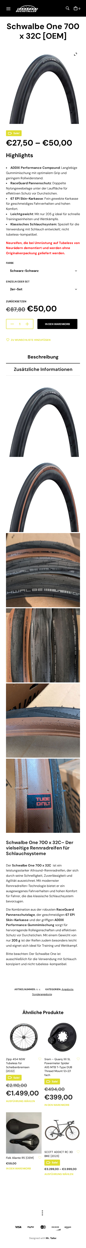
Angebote (67, 989)
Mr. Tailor (51, 1238)
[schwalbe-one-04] (43, 570)
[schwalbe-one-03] (43, 645)
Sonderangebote (42, 994)
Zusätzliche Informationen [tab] (43, 369)
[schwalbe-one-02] (43, 720)
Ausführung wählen (20, 1101)
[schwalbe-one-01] (43, 796)
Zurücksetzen (16, 301)
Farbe (10, 263)
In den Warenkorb (57, 324)
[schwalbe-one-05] (43, 495)
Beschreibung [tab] (43, 357)
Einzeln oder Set (18, 281)
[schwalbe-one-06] (43, 420)
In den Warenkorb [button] (56, 1105)
